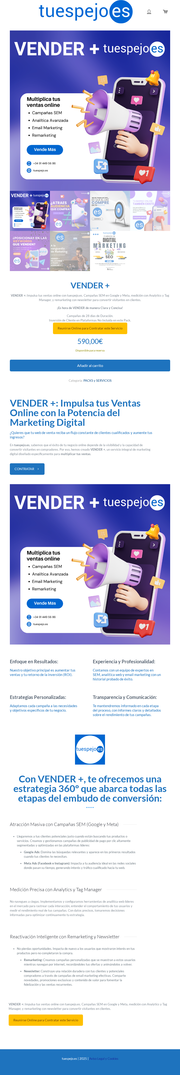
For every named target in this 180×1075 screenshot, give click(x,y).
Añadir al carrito (90, 365)
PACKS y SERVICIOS (97, 380)
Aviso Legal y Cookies (103, 1058)
